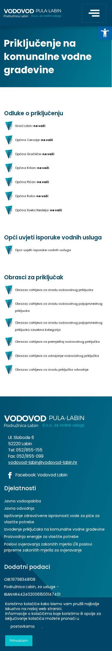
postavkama (23, 626)
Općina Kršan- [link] (32, 168)
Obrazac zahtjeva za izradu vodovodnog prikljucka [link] (54, 289)
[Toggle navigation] (94, 13)
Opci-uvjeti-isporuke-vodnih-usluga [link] (43, 250)
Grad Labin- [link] (30, 126)
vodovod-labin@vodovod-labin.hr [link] (42, 462)
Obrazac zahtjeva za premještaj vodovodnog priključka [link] (57, 341)
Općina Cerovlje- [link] (34, 139)
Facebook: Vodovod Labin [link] (40, 475)
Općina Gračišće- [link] (34, 154)
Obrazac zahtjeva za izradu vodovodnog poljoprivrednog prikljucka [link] (58, 307)
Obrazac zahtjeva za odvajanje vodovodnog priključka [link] (57, 355)
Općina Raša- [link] (31, 196)
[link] (105, 33)
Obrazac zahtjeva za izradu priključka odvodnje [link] (51, 369)
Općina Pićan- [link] (32, 182)
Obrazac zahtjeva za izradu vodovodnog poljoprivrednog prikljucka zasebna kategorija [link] (58, 326)
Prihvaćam (19, 640)
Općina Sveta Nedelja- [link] (38, 210)
